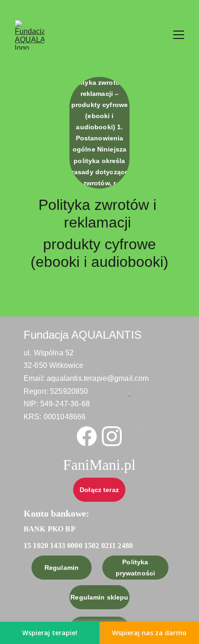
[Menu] (178, 35)
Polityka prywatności (135, 567)
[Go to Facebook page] (87, 436)
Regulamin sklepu (99, 597)
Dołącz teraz (99, 489)
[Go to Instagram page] (112, 436)
